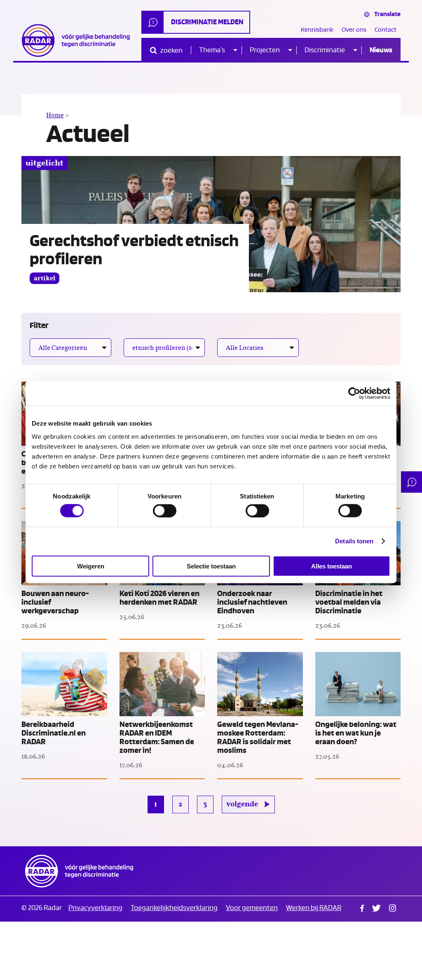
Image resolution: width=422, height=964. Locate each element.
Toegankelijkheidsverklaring (174, 908)
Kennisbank (317, 29)
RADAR (79, 871)
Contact (385, 29)
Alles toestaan (331, 565)
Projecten (265, 50)
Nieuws (381, 50)
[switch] (164, 510)
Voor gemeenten (252, 908)
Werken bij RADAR (313, 908)
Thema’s (212, 50)
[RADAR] (79, 40)
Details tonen (354, 541)
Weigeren (90, 565)
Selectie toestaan (211, 565)
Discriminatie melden (207, 22)
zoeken (171, 50)
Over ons (354, 29)
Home (55, 115)
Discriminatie (325, 50)
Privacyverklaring (95, 908)
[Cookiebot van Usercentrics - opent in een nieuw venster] (354, 393)
